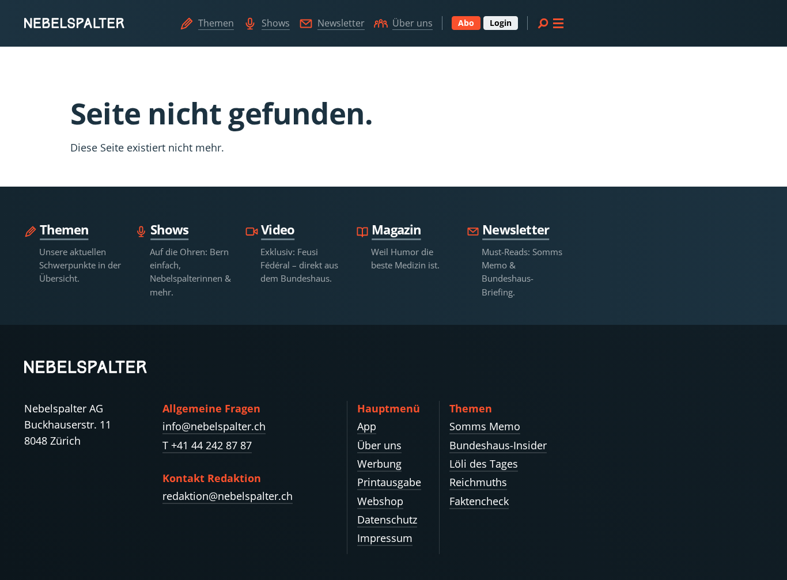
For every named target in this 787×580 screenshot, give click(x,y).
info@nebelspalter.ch (214, 426)
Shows (276, 23)
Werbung (379, 464)
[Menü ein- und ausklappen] (550, 23)
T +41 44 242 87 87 (207, 445)
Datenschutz (387, 519)
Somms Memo (484, 426)
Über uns (412, 23)
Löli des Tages (483, 464)
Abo (466, 22)
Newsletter (341, 23)
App (366, 426)
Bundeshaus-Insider (498, 445)
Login (501, 22)
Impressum (385, 538)
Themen (216, 23)
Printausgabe (389, 482)
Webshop (380, 501)
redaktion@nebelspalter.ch (227, 496)
